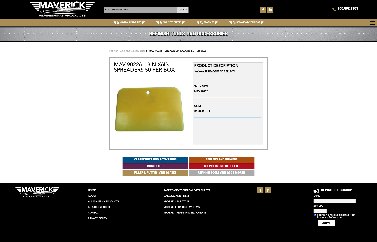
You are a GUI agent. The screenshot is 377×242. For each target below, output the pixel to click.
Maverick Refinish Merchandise (185, 213)
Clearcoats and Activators (155, 159)
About (92, 196)
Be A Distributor (99, 207)
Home (92, 190)
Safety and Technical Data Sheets (187, 190)
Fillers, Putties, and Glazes (155, 172)
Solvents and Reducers (221, 166)
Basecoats (155, 166)
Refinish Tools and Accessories (127, 51)
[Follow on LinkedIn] (270, 10)
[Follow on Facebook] (263, 10)
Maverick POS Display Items (182, 207)
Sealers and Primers (222, 159)
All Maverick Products (103, 202)
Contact (94, 213)
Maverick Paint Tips (176, 202)
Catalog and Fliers (177, 196)
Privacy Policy (97, 218)
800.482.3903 (348, 8)
